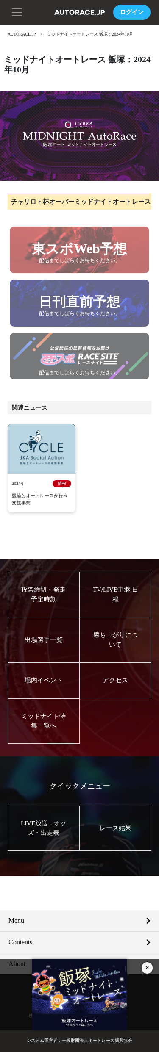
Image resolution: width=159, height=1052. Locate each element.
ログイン (132, 12)
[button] (17, 11)
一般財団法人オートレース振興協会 (97, 1040)
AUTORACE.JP (22, 34)
